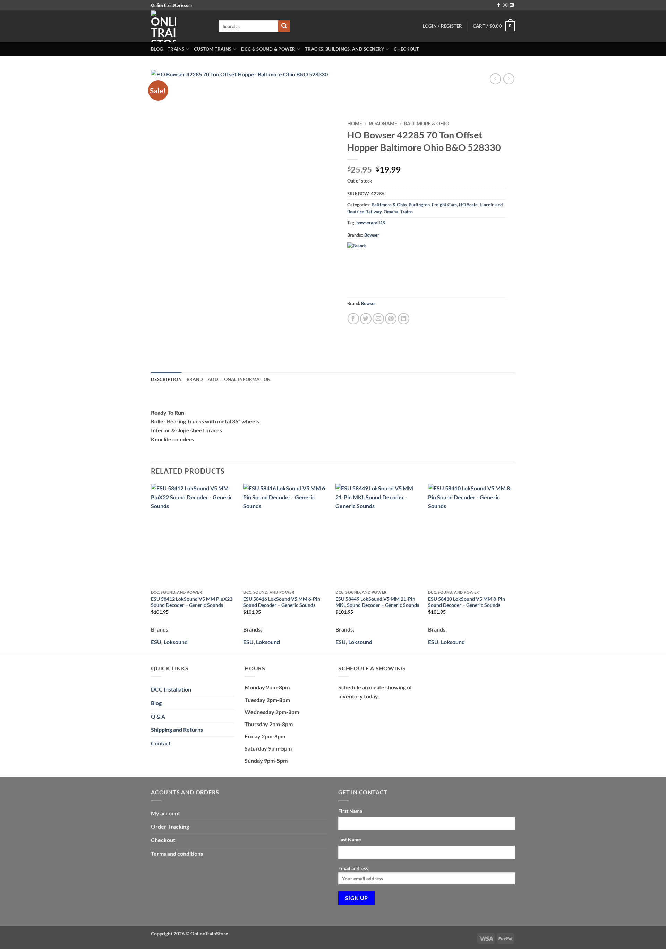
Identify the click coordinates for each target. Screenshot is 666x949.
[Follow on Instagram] (505, 5)
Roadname (383, 123)
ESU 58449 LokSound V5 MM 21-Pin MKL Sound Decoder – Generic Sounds (377, 602)
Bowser (371, 235)
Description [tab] (166, 379)
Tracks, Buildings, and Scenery (344, 49)
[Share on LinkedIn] (403, 318)
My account (165, 813)
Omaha (391, 211)
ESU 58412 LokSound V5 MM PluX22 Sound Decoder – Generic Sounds (191, 602)
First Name (350, 811)
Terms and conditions (177, 853)
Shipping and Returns (177, 729)
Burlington (419, 204)
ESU (156, 641)
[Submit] (284, 26)
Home (354, 123)
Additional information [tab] (239, 379)
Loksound (176, 641)
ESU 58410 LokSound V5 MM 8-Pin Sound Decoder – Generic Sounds (466, 602)
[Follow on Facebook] (498, 5)
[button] (494, 26)
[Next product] (495, 78)
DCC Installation (171, 689)
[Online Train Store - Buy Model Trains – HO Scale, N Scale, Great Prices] (179, 26)
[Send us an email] (512, 5)
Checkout (406, 49)
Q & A (158, 716)
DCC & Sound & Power (268, 49)
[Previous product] (508, 78)
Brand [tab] (195, 379)
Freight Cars (444, 204)
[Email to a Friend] (378, 318)
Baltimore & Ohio (426, 123)
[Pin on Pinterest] (390, 318)
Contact (161, 743)
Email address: (353, 868)
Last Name (349, 839)
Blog (157, 49)
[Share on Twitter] (366, 318)
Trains (176, 49)
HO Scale (468, 204)
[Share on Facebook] (353, 318)
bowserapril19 (371, 223)
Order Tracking (170, 826)
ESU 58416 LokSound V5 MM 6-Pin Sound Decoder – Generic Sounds (281, 602)
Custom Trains (212, 49)
